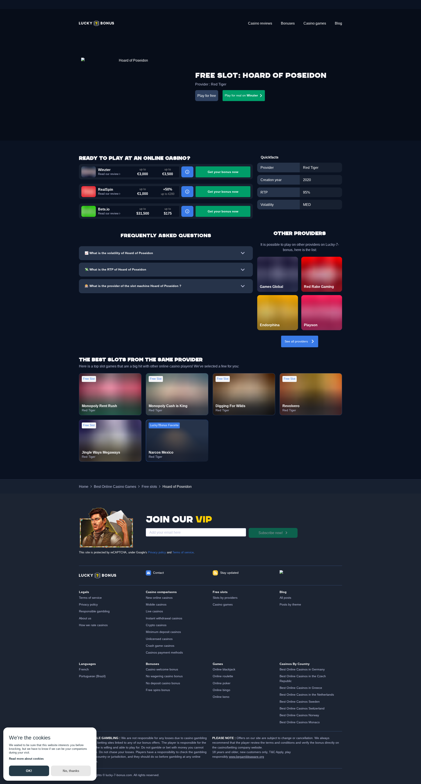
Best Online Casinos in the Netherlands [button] (307, 694)
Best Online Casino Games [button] (115, 486)
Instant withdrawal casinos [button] (164, 618)
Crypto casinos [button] (156, 625)
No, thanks (70, 771)
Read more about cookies (26, 758)
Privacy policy (157, 552)
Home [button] (83, 486)
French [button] (84, 669)
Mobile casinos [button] (156, 604)
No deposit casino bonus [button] (163, 683)
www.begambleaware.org (246, 756)
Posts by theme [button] (290, 604)
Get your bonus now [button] (223, 172)
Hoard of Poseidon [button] (177, 486)
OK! (29, 771)
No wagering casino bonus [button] (164, 676)
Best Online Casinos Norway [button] (299, 715)
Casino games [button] (223, 604)
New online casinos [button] (159, 597)
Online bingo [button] (221, 690)
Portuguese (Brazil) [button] (92, 676)
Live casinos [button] (154, 611)
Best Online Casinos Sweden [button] (300, 701)
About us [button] (85, 618)
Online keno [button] (221, 696)
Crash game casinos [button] (160, 645)
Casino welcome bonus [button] (162, 669)
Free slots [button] (149, 486)
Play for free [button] (206, 96)
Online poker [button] (221, 683)
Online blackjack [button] (224, 669)
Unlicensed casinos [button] (159, 639)
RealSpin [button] (105, 189)
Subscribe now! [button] (271, 533)
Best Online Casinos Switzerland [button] (302, 708)
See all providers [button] (296, 341)
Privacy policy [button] (88, 604)
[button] (96, 23)
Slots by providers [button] (225, 597)
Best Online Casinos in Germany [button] (302, 669)
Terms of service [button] (90, 597)
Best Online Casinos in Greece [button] (301, 688)
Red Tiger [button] (218, 84)
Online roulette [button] (223, 676)
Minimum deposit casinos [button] (163, 632)
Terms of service (183, 552)
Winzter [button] (104, 170)
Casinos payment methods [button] (164, 652)
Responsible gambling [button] (94, 611)
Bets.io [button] (104, 209)
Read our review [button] (108, 174)
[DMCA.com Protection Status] (311, 575)
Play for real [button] (241, 95)
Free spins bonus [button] (158, 690)
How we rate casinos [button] (93, 625)
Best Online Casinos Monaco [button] (300, 722)
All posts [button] (285, 597)
